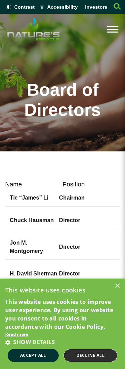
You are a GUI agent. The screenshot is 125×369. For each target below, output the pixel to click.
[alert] (62, 324)
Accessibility (62, 7)
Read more (16, 334)
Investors (96, 7)
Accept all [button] (33, 355)
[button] (62, 342)
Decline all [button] (90, 355)
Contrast (24, 7)
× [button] (117, 286)
